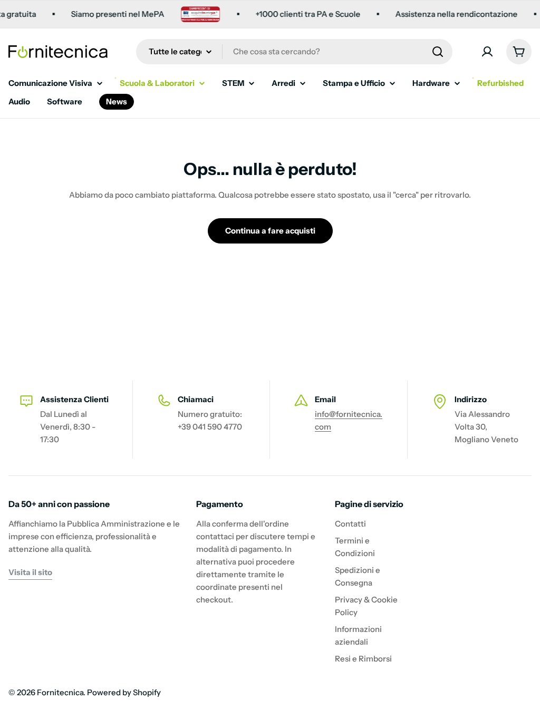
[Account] (487, 51)
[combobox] (294, 51)
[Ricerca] (437, 51)
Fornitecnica (60, 692)
